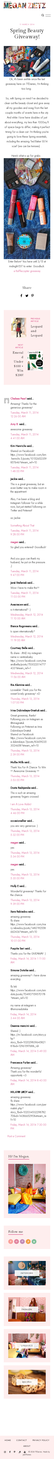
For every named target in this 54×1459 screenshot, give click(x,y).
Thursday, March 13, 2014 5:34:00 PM (24, 854)
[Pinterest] (22, 1241)
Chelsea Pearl (18, 399)
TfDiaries (38, 1451)
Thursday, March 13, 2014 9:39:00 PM (24, 902)
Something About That (22, 526)
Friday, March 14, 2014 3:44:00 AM (23, 1016)
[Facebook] (10, 1241)
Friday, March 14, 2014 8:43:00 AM (28, 1082)
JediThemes (27, 1454)
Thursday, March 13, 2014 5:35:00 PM (24, 876)
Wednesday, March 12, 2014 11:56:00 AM (26, 675)
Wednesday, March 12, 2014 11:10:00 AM (26, 616)
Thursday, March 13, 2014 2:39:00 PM (24, 752)
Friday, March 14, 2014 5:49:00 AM (28, 1053)
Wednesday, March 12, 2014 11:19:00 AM (26, 638)
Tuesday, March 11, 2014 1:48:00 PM (24, 469)
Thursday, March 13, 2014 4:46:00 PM (24, 811)
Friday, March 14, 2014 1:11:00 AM (27, 960)
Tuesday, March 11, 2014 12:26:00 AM (24, 414)
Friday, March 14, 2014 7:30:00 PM (28, 1126)
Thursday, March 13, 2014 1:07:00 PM (24, 700)
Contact (21, 1440)
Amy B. (14, 424)
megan (14, 542)
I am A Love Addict (20, 804)
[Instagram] (16, 1241)
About (27, 1446)
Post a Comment (16, 1136)
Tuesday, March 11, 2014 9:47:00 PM (24, 573)
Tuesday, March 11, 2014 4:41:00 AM (24, 436)
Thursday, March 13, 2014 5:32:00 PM (24, 833)
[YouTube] (34, 1241)
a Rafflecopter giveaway (27, 271)
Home (8, 1440)
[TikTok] (28, 1241)
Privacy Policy (41, 1440)
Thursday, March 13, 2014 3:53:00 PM (24, 778)
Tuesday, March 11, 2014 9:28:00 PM (24, 532)
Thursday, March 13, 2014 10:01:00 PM (24, 939)
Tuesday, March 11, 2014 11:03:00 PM (24, 595)
